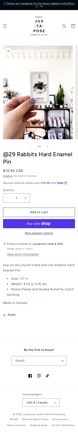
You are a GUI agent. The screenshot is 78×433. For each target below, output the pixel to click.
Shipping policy (39, 425)
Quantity (8, 190)
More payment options (39, 233)
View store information (23, 254)
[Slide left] (30, 146)
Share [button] (12, 314)
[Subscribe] (62, 360)
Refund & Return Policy (35, 419)
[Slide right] (47, 146)
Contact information (63, 425)
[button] (5, 26)
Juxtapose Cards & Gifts (37, 414)
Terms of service (16, 425)
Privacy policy (60, 419)
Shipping (7, 176)
